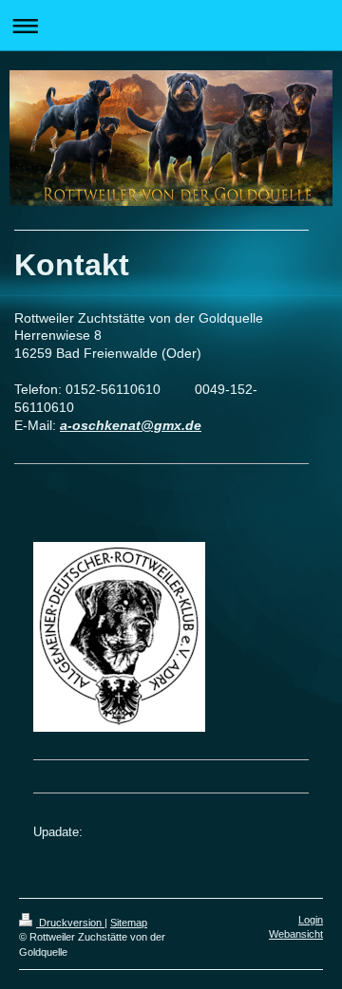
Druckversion (70, 922)
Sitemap (128, 922)
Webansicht (296, 934)
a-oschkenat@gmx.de (130, 425)
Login (310, 919)
